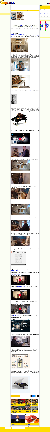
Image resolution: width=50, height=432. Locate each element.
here (31, 26)
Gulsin (11, 235)
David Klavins (30, 90)
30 (40, 16)
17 (41, 13)
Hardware (19, 426)
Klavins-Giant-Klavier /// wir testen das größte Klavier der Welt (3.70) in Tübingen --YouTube (23, 303)
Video (17, 426)
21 (47, 13)
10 (41, 12)
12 (44, 12)
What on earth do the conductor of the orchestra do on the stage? (21, 411)
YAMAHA (12, 128)
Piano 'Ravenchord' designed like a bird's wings (21, 403)
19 (44, 13)
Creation (22, 426)
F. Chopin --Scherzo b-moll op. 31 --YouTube (17, 274)
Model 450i (12, 353)
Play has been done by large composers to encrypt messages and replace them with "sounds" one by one (35, 411)
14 (47, 12)
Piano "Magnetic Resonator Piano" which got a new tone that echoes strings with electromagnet (35, 404)
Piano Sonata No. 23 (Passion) (21, 286)
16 (40, 13)
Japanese (21, 25)
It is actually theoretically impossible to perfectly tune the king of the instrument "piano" (14, 404)
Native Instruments (16, 315)
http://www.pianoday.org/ (14, 270)
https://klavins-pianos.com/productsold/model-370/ (18, 34)
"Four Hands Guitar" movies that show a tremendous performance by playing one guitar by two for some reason (28, 411)
